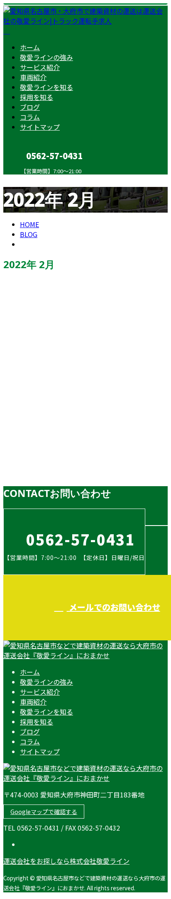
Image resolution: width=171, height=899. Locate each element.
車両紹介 (33, 77)
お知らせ (50, 473)
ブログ (30, 107)
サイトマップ (40, 127)
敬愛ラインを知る (46, 87)
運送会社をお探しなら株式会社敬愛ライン (66, 861)
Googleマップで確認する (43, 811)
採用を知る (36, 97)
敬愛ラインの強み (46, 57)
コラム (30, 117)
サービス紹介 (40, 67)
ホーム (30, 47)
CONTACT (32, 179)
